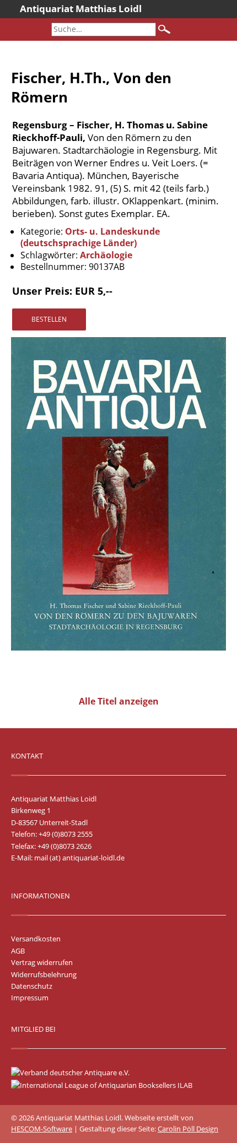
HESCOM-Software (41, 1129)
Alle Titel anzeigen (119, 701)
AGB (18, 951)
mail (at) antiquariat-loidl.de (79, 858)
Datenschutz (31, 986)
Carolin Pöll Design (188, 1129)
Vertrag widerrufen (42, 962)
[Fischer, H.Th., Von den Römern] (118, 648)
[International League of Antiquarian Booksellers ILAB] (107, 1085)
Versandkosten (36, 939)
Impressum (30, 998)
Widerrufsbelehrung (44, 974)
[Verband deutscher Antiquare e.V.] (76, 1072)
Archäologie (106, 255)
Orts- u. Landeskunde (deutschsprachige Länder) (90, 237)
